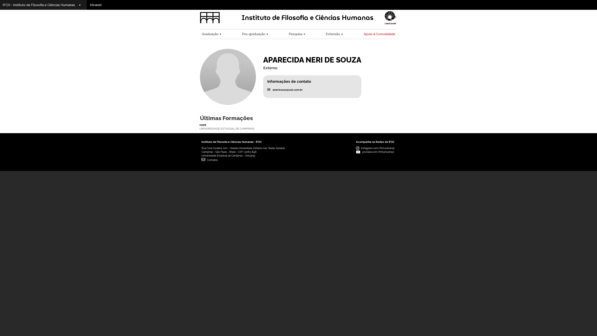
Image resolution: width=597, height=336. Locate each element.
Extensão (333, 34)
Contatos (212, 160)
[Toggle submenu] (82, 5)
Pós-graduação (253, 34)
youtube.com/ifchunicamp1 (378, 151)
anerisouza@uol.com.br (288, 89)
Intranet (96, 5)
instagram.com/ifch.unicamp (378, 148)
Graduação (210, 34)
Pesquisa (295, 34)
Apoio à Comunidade (379, 34)
